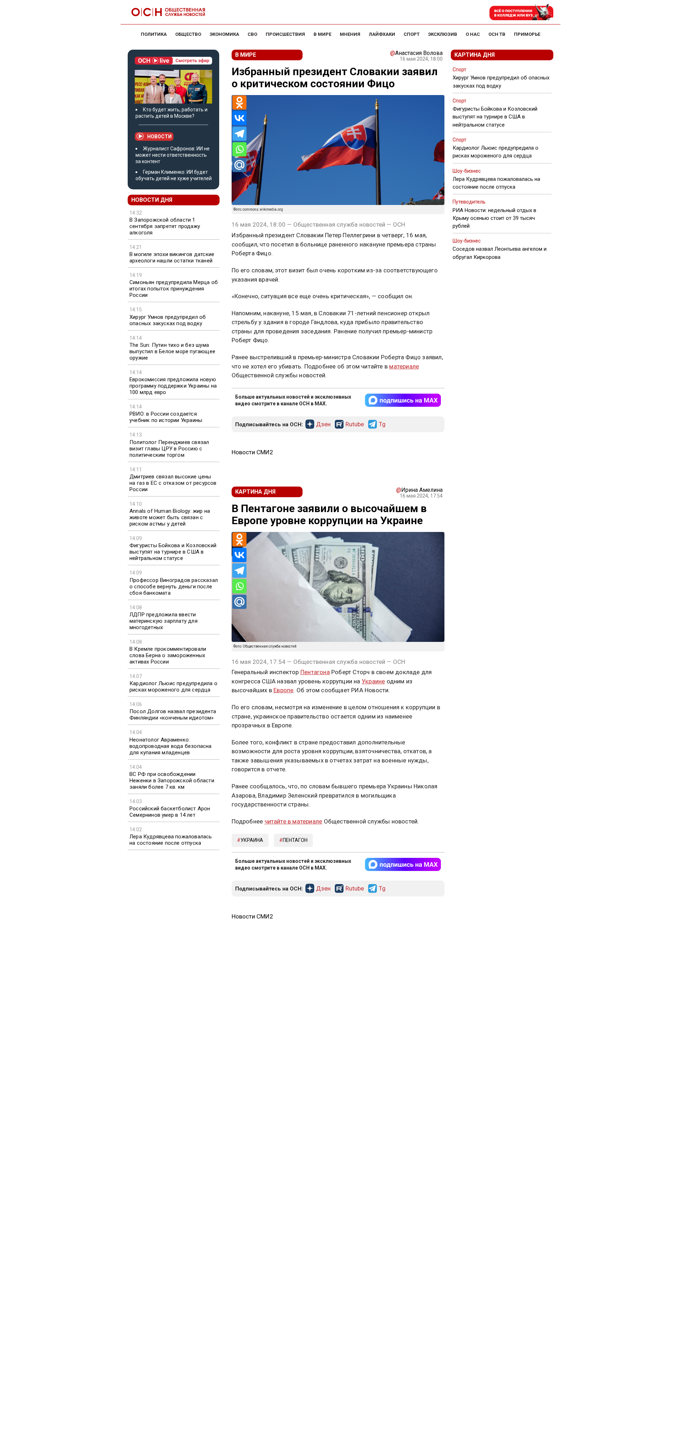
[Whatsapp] (239, 149)
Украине (373, 681)
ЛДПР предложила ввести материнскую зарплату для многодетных (163, 621)
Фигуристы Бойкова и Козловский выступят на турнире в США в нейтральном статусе (172, 551)
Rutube (354, 424)
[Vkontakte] (239, 118)
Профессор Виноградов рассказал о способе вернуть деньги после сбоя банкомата (173, 586)
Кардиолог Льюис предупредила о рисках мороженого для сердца (173, 686)
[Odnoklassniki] (239, 102)
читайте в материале (293, 821)
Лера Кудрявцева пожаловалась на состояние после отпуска (170, 839)
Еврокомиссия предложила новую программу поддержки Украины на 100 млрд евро (173, 385)
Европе (283, 690)
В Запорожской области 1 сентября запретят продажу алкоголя (164, 226)
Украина (251, 840)
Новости (159, 136)
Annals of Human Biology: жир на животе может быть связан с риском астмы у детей (169, 517)
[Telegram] (239, 134)
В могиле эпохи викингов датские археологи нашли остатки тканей (171, 257)
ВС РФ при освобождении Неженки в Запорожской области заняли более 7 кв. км (171, 780)
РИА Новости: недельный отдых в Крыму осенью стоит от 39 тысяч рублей (494, 218)
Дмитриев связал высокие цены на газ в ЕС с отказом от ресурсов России (173, 483)
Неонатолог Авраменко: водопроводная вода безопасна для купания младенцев (170, 746)
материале (404, 366)
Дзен (323, 424)
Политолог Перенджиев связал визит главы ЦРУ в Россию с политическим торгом (169, 448)
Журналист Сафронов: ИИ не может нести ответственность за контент (172, 155)
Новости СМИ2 (252, 452)
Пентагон (295, 840)
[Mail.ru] (239, 165)
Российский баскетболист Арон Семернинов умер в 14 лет (169, 811)
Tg (382, 424)
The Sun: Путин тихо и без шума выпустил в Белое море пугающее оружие (172, 351)
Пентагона (315, 672)
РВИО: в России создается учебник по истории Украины (165, 417)
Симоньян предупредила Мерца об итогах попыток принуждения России (173, 288)
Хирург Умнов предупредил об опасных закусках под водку (167, 320)
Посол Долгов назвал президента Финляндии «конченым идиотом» (172, 714)
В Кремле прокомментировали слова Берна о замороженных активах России (167, 655)
